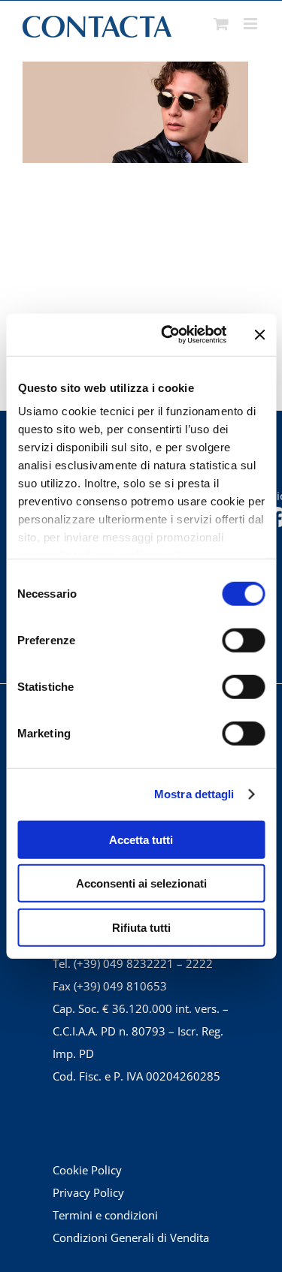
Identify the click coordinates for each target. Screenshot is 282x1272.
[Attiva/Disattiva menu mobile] (251, 24)
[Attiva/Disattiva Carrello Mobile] (221, 24)
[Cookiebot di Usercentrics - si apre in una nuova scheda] (168, 335)
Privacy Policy (88, 1192)
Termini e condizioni (105, 1214)
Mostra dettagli (194, 794)
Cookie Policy (87, 1169)
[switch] (243, 640)
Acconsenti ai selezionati (141, 883)
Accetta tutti (141, 839)
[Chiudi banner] (259, 335)
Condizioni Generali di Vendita (131, 1237)
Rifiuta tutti (141, 927)
